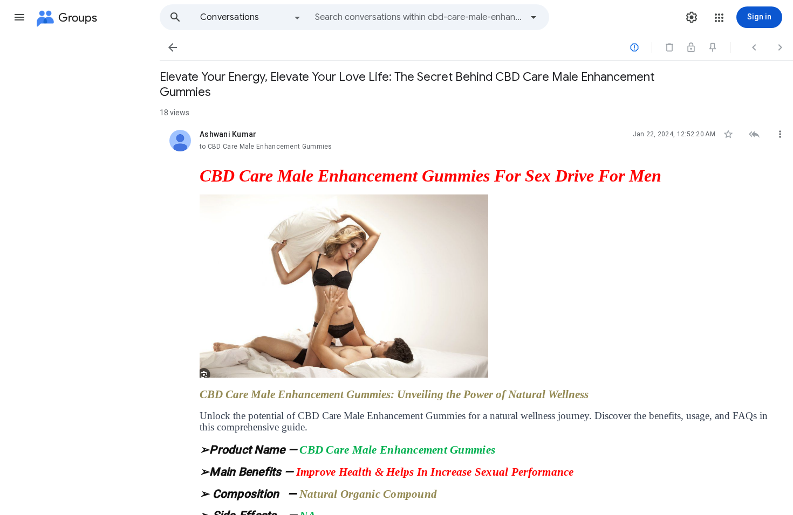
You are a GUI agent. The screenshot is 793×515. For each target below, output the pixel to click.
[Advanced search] (533, 17)
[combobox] (419, 17)
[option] (251, 17)
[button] (19, 17)
